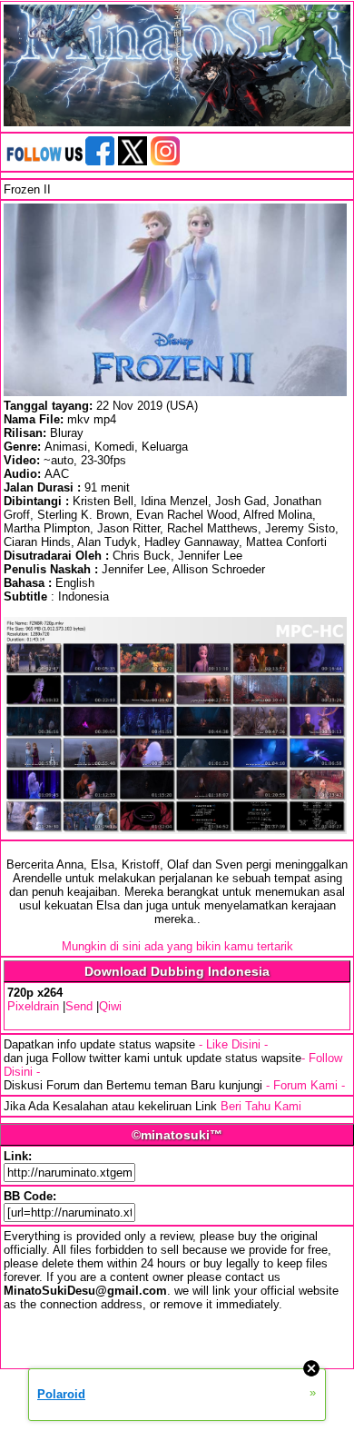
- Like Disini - (233, 1044)
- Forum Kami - (305, 1085)
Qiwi (110, 1006)
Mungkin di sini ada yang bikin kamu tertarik (177, 946)
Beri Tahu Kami (261, 1106)
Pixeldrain (33, 1006)
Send (79, 1006)
